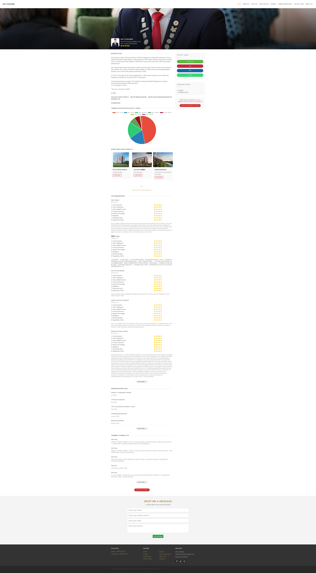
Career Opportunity (285, 4)
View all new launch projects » (142, 190)
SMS (190, 70)
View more (117, 175)
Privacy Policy (147, 559)
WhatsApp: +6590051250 (119, 554)
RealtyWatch (264, 4)
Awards (273, 4)
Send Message (158, 536)
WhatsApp (190, 61)
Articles (254, 4)
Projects (145, 554)
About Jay (309, 4)
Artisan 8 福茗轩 (139, 170)
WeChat (190, 75)
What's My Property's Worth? (190, 105)
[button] (141, 186)
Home (145, 552)
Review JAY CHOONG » (142, 490)
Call (190, 66)
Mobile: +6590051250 (118, 551)
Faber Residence (160, 170)
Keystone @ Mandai (120, 170)
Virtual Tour (299, 4)
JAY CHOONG (8, 4)
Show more (141, 381)
